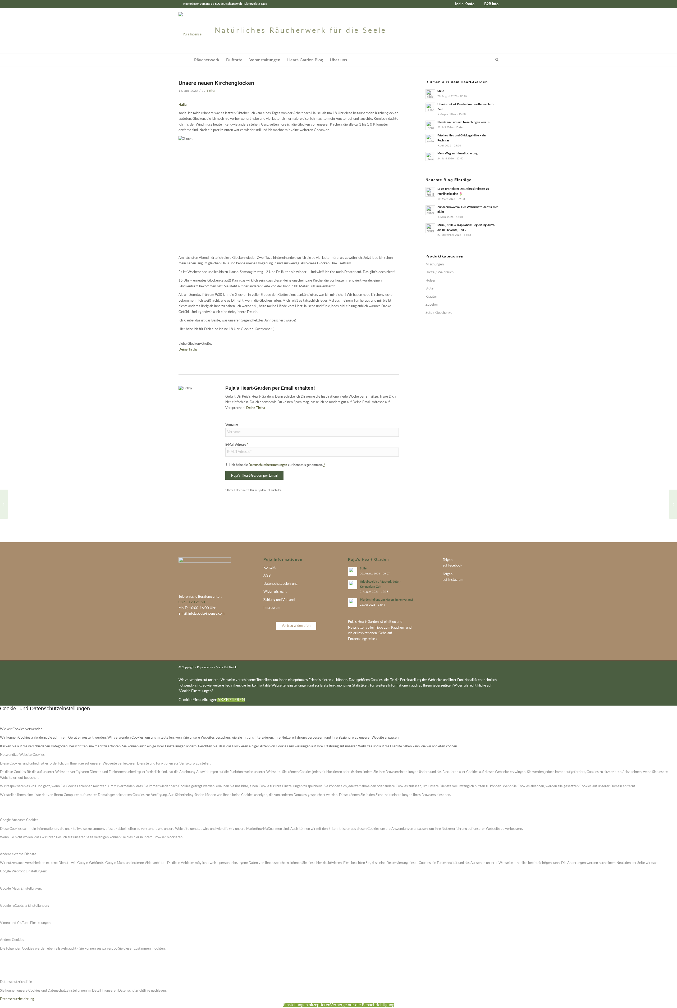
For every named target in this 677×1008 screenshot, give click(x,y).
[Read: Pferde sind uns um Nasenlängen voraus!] (430, 125)
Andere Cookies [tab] (12, 940)
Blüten (430, 288)
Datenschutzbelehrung (280, 584)
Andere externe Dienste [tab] (18, 854)
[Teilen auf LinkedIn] (357, 522)
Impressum (271, 608)
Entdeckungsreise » (362, 639)
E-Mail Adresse (236, 444)
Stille (440, 91)
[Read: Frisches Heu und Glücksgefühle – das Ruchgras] (430, 138)
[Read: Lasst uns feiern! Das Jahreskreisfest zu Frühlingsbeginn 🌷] (430, 192)
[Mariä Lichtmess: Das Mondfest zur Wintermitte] (673, 504)
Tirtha (211, 90)
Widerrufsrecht (275, 591)
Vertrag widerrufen (296, 626)
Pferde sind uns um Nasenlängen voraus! (463, 122)
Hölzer (431, 280)
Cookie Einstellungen (198, 700)
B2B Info (491, 4)
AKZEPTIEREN (231, 700)
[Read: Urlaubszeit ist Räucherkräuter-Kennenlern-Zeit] (430, 107)
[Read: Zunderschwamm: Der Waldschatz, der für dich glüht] (430, 210)
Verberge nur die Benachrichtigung (362, 1005)
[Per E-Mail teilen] (342, 522)
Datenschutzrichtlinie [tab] (16, 982)
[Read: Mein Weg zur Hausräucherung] (430, 156)
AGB (267, 575)
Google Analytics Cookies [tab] (19, 820)
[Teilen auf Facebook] (389, 522)
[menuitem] (462, 4)
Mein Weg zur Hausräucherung (457, 153)
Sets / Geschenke (439, 313)
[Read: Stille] (430, 94)
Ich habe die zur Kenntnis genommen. (278, 465)
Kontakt (269, 567)
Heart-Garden (368, 622)
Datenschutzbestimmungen (268, 465)
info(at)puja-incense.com (206, 613)
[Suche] (495, 60)
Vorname (231, 424)
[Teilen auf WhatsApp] (373, 522)
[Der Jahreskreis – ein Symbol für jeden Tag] (4, 504)
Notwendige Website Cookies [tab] (22, 755)
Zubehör (432, 304)
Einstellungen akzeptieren (306, 1005)
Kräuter (431, 296)
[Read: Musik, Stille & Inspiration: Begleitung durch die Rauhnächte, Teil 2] (430, 228)
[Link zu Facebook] (487, 667)
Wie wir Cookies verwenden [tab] (21, 729)
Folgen (447, 560)
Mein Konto (464, 4)
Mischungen (435, 264)
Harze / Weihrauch (440, 272)
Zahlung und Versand (279, 600)
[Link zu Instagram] (494, 667)
